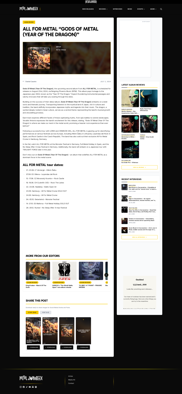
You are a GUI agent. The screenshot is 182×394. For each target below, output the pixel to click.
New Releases (88, 9)
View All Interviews (138, 237)
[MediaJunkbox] (91, 1)
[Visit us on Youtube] (30, 387)
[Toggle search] (161, 9)
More (152, 9)
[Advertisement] (66, 230)
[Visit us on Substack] (33, 387)
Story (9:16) (32, 312)
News (130, 9)
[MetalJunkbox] (29, 8)
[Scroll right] (106, 275)
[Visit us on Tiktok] (27, 387)
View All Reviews (138, 167)
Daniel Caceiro (30, 81)
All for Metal (61, 50)
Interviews (117, 9)
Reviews (102, 9)
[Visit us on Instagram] (21, 387)
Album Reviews (29, 22)
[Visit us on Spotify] (36, 387)
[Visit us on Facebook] (24, 387)
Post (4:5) (45, 312)
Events (140, 9)
